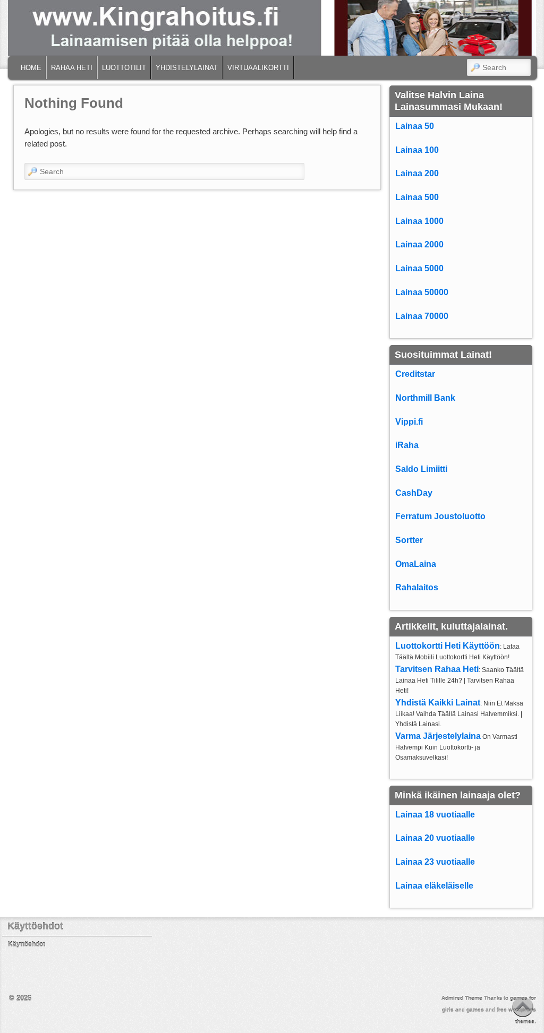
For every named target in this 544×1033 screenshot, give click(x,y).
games (475, 1010)
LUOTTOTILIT (124, 68)
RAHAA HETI (71, 68)
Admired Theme (461, 998)
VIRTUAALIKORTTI (258, 68)
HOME (31, 68)
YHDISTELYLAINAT (187, 68)
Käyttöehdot (26, 944)
